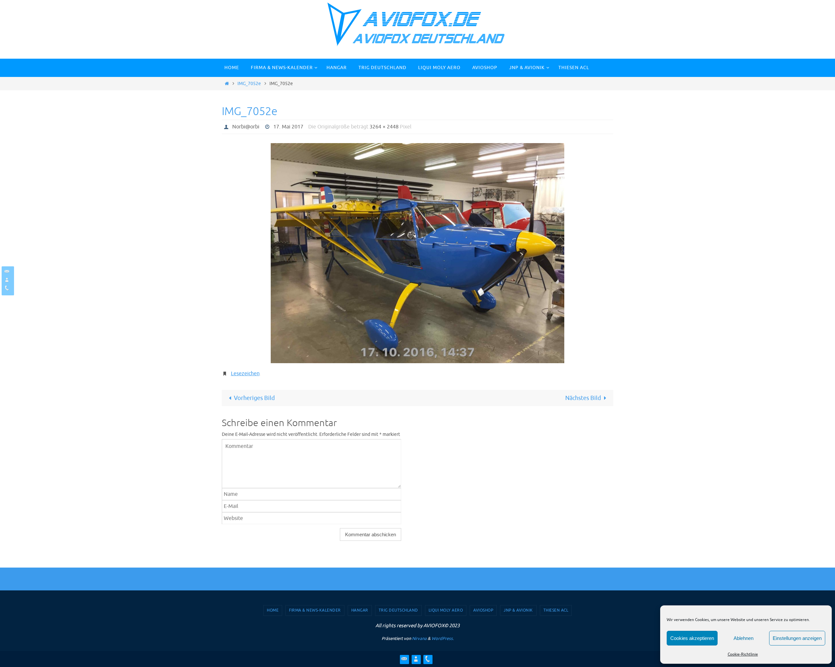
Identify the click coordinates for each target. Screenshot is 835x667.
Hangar (359, 610)
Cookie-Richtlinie (743, 654)
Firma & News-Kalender (315, 610)
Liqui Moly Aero (446, 610)
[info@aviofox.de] (7, 271)
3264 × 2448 (384, 127)
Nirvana (419, 638)
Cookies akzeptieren (692, 638)
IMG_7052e (249, 83)
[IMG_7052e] (417, 253)
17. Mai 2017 (288, 127)
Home (273, 610)
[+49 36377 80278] (7, 288)
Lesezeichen (245, 373)
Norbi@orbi (245, 127)
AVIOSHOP (483, 610)
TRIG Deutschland (398, 610)
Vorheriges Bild (254, 398)
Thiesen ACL (556, 610)
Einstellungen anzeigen (797, 638)
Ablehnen (743, 638)
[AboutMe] (7, 280)
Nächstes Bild (583, 398)
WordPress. (443, 638)
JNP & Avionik (518, 610)
